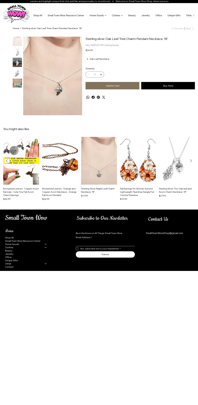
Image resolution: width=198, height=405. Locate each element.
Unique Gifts (11, 260)
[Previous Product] (7, 160)
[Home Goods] (46, 244)
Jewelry (9, 254)
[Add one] (101, 74)
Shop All (9, 237)
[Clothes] (46, 247)
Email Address (84, 237)
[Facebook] (93, 97)
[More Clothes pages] (122, 15)
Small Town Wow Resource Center (23, 241)
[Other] (46, 263)
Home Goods (12, 244)
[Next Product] (191, 160)
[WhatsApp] (88, 97)
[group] (99, 169)
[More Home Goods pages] (105, 15)
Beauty (9, 250)
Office (8, 257)
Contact (9, 267)
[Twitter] (103, 97)
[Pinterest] (98, 97)
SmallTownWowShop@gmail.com (164, 233)
